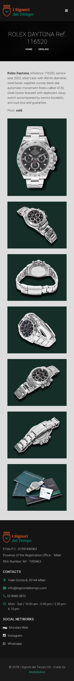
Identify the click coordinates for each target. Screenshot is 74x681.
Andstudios (37, 672)
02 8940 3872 (16, 596)
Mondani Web (18, 627)
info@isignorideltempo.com (27, 588)
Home (28, 49)
